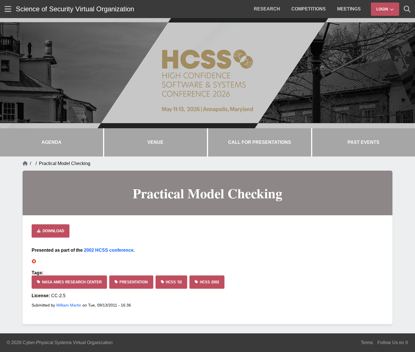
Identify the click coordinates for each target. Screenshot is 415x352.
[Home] (25, 163)
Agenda (52, 142)
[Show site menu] (8, 9)
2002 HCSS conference (109, 250)
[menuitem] (267, 9)
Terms (367, 342)
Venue (155, 142)
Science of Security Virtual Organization (75, 9)
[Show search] (407, 9)
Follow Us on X (392, 342)
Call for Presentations (259, 142)
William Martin (68, 305)
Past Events (363, 142)
